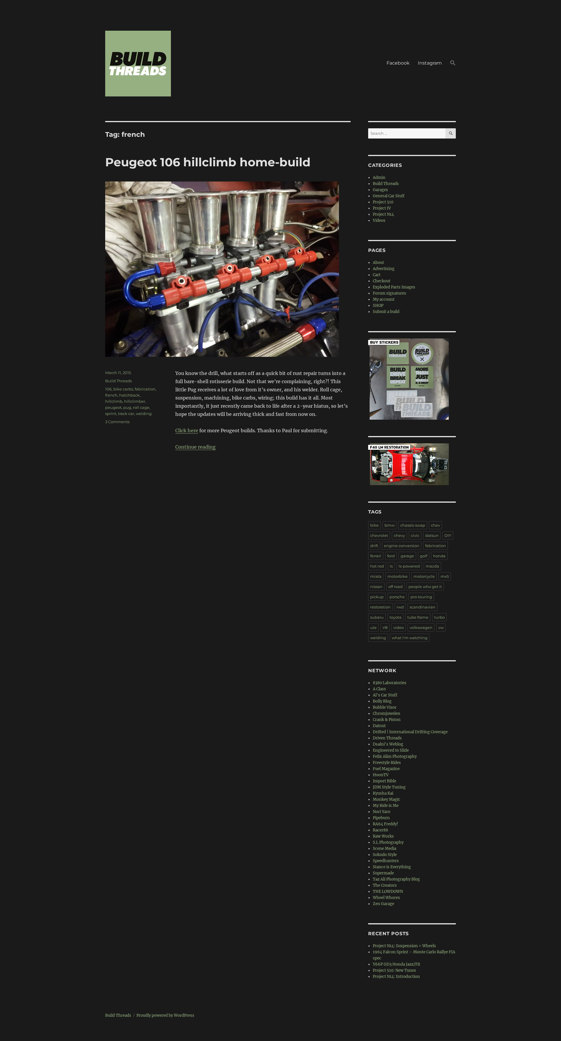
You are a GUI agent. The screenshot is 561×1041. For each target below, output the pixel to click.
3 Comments (117, 421)
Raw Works (383, 836)
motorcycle (424, 576)
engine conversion (401, 545)
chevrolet (379, 535)
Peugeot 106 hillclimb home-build (208, 162)
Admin (379, 177)
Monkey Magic (386, 799)
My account (383, 299)
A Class (379, 688)
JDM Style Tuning (389, 787)
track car (126, 413)
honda (439, 556)
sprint (110, 413)
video (398, 627)
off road (395, 586)
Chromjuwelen (386, 713)
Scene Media (384, 848)
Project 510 (383, 202)
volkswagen (421, 627)
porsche (397, 596)
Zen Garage (383, 903)
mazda (432, 566)
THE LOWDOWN (388, 891)
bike (374, 525)
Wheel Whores (386, 897)
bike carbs (123, 389)
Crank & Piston (387, 719)
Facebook (398, 63)
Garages (380, 189)
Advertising (383, 268)
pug (127, 407)
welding (144, 413)
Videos (379, 220)
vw (441, 627)
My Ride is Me (386, 805)
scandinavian (422, 607)
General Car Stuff (388, 195)
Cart (376, 274)
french (111, 395)
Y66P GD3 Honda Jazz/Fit (396, 964)
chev (435, 525)
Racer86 (380, 830)
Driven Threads (387, 738)
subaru (377, 617)
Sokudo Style (385, 854)
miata (376, 576)
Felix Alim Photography (395, 756)
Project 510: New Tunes (394, 970)
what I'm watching (409, 637)
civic (415, 535)
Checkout (381, 281)
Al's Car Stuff (385, 695)
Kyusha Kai (383, 793)
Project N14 (383, 214)
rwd (400, 607)
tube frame (417, 617)
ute (373, 627)
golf (423, 556)
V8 (384, 627)
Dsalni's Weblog (388, 744)
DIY (447, 535)
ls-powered (409, 566)
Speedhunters (386, 860)
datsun (432, 535)
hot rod (377, 566)
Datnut (379, 725)
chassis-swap (412, 525)
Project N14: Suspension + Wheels (404, 945)
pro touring (421, 596)
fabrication (145, 389)
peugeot (113, 407)
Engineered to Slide (391, 750)
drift (374, 545)
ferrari (375, 556)
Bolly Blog (382, 701)
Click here (186, 430)
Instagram (430, 63)
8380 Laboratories (389, 682)
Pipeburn (381, 817)
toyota (395, 617)
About (378, 262)
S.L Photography (388, 842)
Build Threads (118, 380)
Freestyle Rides (387, 762)
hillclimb (113, 401)
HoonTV (381, 774)
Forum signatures (389, 293)
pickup (377, 596)
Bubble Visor (384, 707)
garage (407, 556)
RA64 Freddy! (385, 824)
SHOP (378, 305)
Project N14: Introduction (396, 976)
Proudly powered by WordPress (165, 1015)
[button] (453, 63)
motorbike (397, 576)
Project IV (382, 208)
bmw (389, 525)
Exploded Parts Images (394, 287)
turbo (439, 617)
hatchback (129, 395)
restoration (380, 607)
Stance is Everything (392, 866)
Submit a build (386, 311)
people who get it (425, 586)
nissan (376, 586)
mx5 (445, 576)
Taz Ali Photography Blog (396, 879)
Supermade (383, 873)
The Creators (385, 885)
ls (391, 566)
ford (391, 556)
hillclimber (134, 401)
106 (108, 389)
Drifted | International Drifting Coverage (410, 731)
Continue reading (195, 447)
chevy (399, 535)
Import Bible (384, 781)
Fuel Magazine (386, 768)
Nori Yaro (381, 811)
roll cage (141, 407)
